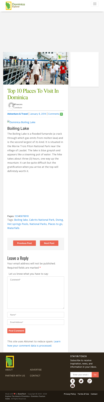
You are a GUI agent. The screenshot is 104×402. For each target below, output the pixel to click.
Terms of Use (83, 394)
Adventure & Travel (17, 113)
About (9, 369)
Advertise (36, 369)
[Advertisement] (52, 33)
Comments (55, 113)
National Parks (38, 224)
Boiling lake (21, 219)
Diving (59, 219)
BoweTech (22, 394)
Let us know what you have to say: (28, 273)
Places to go (55, 224)
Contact (35, 375)
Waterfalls (13, 228)
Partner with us (15, 375)
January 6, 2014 (38, 113)
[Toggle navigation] (95, 3)
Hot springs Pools (17, 224)
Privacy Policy (70, 394)
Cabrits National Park (41, 219)
